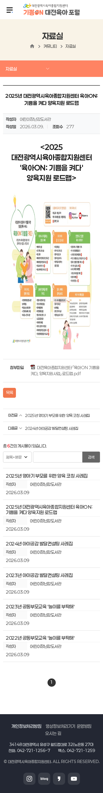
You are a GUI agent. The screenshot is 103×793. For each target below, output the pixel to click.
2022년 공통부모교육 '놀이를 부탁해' (40, 638)
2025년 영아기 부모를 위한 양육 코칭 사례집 (57, 415)
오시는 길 (53, 733)
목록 (9, 392)
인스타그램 (29, 779)
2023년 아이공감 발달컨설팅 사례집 (39, 575)
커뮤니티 (50, 46)
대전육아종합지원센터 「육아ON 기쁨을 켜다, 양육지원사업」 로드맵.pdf (64, 370)
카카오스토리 (59, 779)
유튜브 (74, 779)
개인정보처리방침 (26, 726)
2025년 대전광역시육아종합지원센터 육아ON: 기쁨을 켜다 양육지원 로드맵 (49, 509)
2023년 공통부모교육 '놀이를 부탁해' (40, 606)
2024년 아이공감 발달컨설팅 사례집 (51, 428)
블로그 (44, 779)
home (32, 46)
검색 (91, 457)
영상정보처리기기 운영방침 (68, 726)
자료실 (70, 46)
